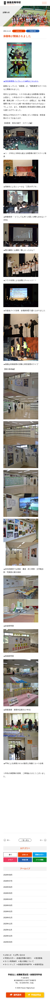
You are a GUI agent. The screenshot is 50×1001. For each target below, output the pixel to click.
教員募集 (38, 958)
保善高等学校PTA (25, 964)
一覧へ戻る (25, 840)
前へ (8, 840)
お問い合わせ (20, 955)
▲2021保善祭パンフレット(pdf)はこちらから (20, 81)
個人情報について (27, 961)
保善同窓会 (39, 964)
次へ (41, 840)
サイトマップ (10, 964)
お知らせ (8, 955)
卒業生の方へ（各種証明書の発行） (18, 958)
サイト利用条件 (11, 961)
